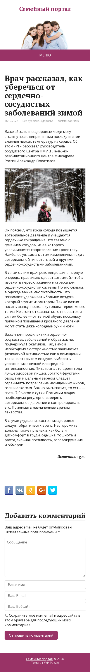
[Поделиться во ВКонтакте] (20, 490)
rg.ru (81, 456)
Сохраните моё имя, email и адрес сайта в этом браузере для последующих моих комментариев (42, 620)
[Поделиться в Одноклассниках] (30, 490)
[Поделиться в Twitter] (52, 490)
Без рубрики (30, 121)
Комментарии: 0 (68, 121)
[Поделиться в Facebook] (9, 490)
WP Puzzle (51, 662)
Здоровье (46, 121)
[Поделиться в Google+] (41, 490)
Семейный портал (45, 9)
